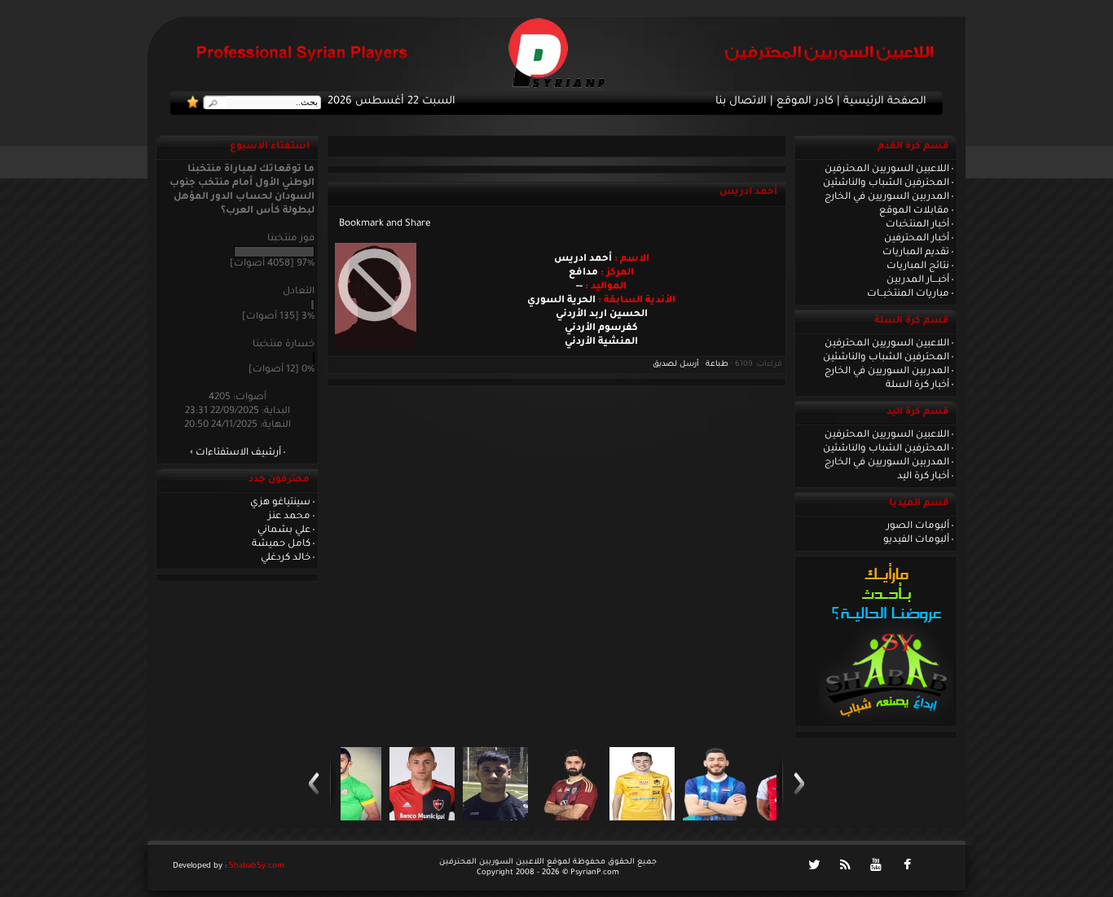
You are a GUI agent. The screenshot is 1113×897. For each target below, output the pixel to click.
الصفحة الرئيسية (884, 102)
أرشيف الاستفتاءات (238, 453)
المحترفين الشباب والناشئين (886, 183)
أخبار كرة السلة (917, 385)
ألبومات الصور (917, 526)
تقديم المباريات (915, 252)
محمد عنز (289, 516)
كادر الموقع (805, 102)
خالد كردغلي (285, 558)
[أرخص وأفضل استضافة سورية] (886, 721)
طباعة (717, 364)
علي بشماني (283, 530)
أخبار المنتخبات (917, 225)
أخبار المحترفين (916, 238)
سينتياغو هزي (280, 502)
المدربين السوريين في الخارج (887, 197)
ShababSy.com (256, 866)
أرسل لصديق (676, 364)
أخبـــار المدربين (917, 280)
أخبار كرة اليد (923, 476)
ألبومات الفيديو (916, 540)
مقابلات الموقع (914, 211)
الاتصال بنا (741, 102)
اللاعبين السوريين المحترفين (887, 169)
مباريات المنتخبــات (908, 294)
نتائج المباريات (917, 266)
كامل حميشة (281, 544)
